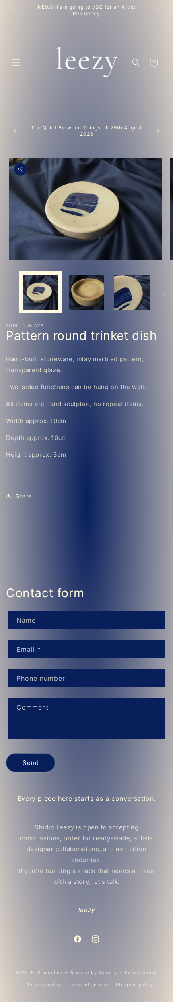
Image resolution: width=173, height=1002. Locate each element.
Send (31, 763)
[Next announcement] (158, 10)
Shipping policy (134, 984)
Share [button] (23, 496)
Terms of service (88, 984)
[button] (16, 62)
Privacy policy (44, 984)
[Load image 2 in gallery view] (86, 292)
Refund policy (141, 972)
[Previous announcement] (15, 10)
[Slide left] (9, 294)
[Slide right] (164, 294)
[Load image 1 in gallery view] (41, 292)
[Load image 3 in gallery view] (132, 292)
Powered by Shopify (93, 972)
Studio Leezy (52, 972)
